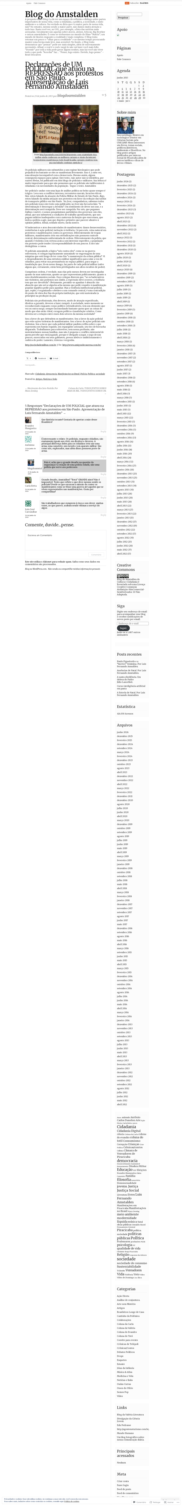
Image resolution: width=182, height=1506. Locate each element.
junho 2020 (123, 261)
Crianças (133, 1144)
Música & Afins (124, 1372)
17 (118, 95)
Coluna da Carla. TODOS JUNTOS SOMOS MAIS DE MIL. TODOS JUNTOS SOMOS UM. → (86, 391)
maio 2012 (122, 549)
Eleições (142, 1170)
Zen (136, 1278)
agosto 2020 (123, 253)
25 (123, 98)
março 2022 (123, 237)
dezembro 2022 (125, 225)
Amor (119, 1118)
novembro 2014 (125, 429)
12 (127, 92)
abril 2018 (122, 337)
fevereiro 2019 (124, 309)
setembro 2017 (124, 361)
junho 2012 (122, 545)
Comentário (96, 555)
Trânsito (121, 1270)
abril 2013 (122, 505)
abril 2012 (122, 553)
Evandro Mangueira (126, 1173)
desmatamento (122, 1166)
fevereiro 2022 (124, 241)
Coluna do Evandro (127, 1332)
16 (144, 92)
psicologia (124, 1245)
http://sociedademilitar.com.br (40, 345)
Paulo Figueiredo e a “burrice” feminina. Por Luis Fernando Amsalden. (131, 664)
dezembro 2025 (125, 185)
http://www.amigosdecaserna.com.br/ (81, 345)
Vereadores (134, 1270)
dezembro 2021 (124, 245)
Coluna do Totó (125, 1336)
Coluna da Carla (131, 1134)
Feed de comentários (128, 1493)
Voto (136, 1274)
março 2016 (123, 397)
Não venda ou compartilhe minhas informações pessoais (74, 569)
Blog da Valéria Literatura (130, 1414)
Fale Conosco (39, 3)
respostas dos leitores (138, 1255)
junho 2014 (122, 449)
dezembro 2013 (124, 473)
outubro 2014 (123, 433)
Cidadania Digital (129, 1131)
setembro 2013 (124, 485)
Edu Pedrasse (124, 1425)
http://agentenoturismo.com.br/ (133, 1429)
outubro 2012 (123, 529)
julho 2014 (122, 445)
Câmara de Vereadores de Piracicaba (127, 1153)
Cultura (120, 1151)
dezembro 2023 (125, 209)
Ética (140, 1278)
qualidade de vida (128, 1248)
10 (118, 92)
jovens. (122, 1186)
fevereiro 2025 (124, 189)
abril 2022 (122, 233)
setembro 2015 (124, 401)
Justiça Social (128, 1190)
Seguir (123, 628)
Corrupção (122, 1144)
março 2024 (123, 201)
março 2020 (123, 269)
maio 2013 (122, 501)
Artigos (39, 379)
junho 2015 (122, 405)
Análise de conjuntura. (128, 1300)
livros (131, 1194)
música (132, 1221)
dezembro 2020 (125, 249)
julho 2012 (122, 541)
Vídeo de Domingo (125, 1278)
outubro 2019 (123, 277)
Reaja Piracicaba (131, 1252)
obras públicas (124, 1224)
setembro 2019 (124, 281)
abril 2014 (122, 457)
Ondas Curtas (124, 1384)
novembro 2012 (125, 525)
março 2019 (123, 305)
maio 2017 (122, 373)
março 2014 (123, 461)
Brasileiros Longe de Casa (130, 1312)
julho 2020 (122, 257)
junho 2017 (122, 369)
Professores (123, 1241)
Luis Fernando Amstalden (129, 1198)
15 (139, 92)
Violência (129, 1275)
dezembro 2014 (124, 425)
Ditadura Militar (137, 1166)
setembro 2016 (124, 381)
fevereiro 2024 (124, 205)
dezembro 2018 (125, 317)
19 (127, 95)
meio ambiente (128, 1214)
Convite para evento (127, 1340)
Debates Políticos (126, 1352)
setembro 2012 (124, 533)
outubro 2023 (124, 213)
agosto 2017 (123, 365)
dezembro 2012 (124, 521)
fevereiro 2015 (124, 421)
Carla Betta (127, 1123)
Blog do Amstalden (61, 14)
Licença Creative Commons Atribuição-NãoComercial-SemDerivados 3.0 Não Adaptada (131, 589)
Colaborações (124, 1320)
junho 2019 (122, 293)
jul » (128, 101)
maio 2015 (122, 409)
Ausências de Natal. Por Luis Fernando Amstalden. (131, 671)
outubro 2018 (124, 321)
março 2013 (123, 509)
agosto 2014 (123, 441)
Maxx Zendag (133, 1211)
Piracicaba (125, 1230)
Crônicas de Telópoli (127, 1344)
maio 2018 (122, 333)
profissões (135, 1242)
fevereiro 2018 (124, 345)
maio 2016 (122, 389)
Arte (138, 1120)
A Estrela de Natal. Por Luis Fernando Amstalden (131, 693)
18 (123, 95)
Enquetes (122, 1360)
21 (135, 95)
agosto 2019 (123, 285)
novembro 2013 (125, 477)
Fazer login (123, 1485)
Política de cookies (71, 1501)
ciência (120, 1134)
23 (144, 95)
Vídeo (142, 1275)
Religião (123, 1255)
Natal (140, 1222)
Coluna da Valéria (126, 1328)
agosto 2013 (123, 489)
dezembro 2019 (124, 273)
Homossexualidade (126, 1183)
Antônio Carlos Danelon (128, 1119)
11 (123, 92)
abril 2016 (122, 393)
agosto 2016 (123, 385)
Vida (120, 1274)
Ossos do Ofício (125, 1388)
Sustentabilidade (129, 1266)
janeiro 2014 (123, 469)
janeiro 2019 (123, 313)
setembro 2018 (124, 325)
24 (118, 98)
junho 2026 (122, 181)
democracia (51, 374)
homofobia (135, 1180)
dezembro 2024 (125, 193)
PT (134, 1245)
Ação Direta (123, 1296)
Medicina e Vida (125, 1376)
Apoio (28, 3)
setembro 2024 (124, 197)
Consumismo (131, 1140)
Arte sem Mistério (126, 1304)
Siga (121, 606)
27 (131, 98)
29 (139, 98)
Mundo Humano (125, 1433)
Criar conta (123, 1481)
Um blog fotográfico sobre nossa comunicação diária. (130, 1438)
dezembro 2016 (124, 377)
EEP (134, 1170)
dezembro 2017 (124, 353)
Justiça (133, 1186)
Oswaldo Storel (138, 1225)
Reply (103, 431)
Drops (120, 1356)
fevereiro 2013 (124, 513)
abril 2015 (122, 413)
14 (135, 92)
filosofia (124, 1180)
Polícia (83, 374)
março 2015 (123, 417)
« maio (120, 101)
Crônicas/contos (133, 1147)
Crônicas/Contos (125, 1348)
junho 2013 (122, 497)
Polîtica (91, 374)
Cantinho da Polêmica (128, 1316)
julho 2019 (122, 289)
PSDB (143, 1242)
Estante (121, 1364)
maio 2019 (122, 297)
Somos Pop (122, 1392)
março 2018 (123, 341)
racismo (120, 1252)
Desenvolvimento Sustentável (128, 1164)
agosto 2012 (123, 537)
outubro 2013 (123, 481)
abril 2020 (122, 265)
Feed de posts (124, 1489)
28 (135, 98)
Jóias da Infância (125, 1368)
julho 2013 (122, 493)
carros (134, 1123)
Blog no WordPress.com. (36, 569)
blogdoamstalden (71, 95)
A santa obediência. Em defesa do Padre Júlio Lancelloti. (129, 679)
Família (130, 1176)
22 (139, 95)
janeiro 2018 (123, 349)
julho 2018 (122, 329)
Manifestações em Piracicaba (127, 1207)
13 (131, 92)
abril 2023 (122, 221)
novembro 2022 (125, 229)
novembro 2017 (125, 357)
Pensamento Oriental (126, 1227)
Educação (125, 1170)
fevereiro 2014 (124, 465)
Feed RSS (144, 3)
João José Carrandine (31, 510)
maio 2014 (122, 453)
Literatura (122, 1195)
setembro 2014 (124, 437)
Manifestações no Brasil (69, 374)
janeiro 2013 (123, 517)
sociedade (100, 374)
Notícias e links (50, 379)
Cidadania (40, 374)
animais (126, 1117)
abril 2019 (122, 301)
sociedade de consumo (132, 1263)
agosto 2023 (123, 217)
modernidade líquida (127, 1219)
